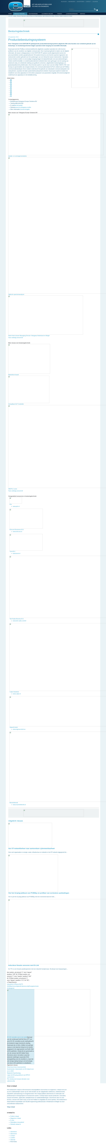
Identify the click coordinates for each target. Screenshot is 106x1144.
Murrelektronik (14, 802)
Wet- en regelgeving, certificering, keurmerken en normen (52, 59)
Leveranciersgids (72, 13)
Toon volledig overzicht (15, 337)
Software (18, 36)
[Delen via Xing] (11, 94)
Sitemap (12, 1139)
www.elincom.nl (17, 531)
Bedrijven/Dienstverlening (23, 16)
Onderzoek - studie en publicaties (49, 45)
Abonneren (71, 1)
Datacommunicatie (21, 18)
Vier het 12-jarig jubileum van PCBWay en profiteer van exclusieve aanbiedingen (38, 893)
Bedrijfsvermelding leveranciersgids (87, 17)
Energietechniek (62, 21)
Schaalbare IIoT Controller (16, 404)
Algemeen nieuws (47, 13)
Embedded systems (21, 26)
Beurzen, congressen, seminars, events (52, 25)
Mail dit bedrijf (18, 105)
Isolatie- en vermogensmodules (17, 156)
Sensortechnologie (21, 34)
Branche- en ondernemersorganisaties (51, 30)
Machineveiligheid (63, 26)
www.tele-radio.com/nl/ (19, 621)
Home (10, 13)
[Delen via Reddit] (11, 88)
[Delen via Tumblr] (11, 92)
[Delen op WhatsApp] (11, 80)
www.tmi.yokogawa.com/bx (23, 107)
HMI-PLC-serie (12, 489)
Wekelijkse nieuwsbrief (17, 1122)
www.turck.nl (16, 553)
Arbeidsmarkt (46, 18)
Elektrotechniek (20, 24)
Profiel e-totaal (14, 1116)
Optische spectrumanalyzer (16, 294)
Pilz (11, 504)
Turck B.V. (12, 551)
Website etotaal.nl (15, 1124)
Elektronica (19, 21)
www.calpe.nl (17, 694)
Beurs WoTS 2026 (62, 16)
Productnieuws (19, 13)
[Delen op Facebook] (11, 82)
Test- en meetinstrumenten (24, 39)
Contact (88, 1)
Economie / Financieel (49, 34)
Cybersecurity (62, 18)
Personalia (45, 54)
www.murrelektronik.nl (19, 804)
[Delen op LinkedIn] (11, 86)
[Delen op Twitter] (11, 84)
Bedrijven (45, 21)
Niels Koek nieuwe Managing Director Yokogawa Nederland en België (29, 335)
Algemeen (45, 16)
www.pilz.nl (16, 506)
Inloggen (64, 1)
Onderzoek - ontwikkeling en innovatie (51, 40)
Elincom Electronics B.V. (17, 529)
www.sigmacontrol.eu (19, 729)
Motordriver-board (13, 374)
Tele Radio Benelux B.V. (17, 619)
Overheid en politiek (48, 52)
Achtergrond (33, 13)
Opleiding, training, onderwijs (52, 49)
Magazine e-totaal (15, 1118)
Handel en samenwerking (50, 36)
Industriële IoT (62, 24)
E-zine (12, 1120)
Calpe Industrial (14, 692)
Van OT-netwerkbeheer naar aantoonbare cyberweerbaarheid (31, 848)
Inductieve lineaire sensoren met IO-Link (23, 965)
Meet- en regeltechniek (22, 31)
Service (82, 13)
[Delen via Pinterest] (11, 90)
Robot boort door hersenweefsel (16, 1067)
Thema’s (59, 13)
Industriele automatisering (24, 29)
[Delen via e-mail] (11, 96)
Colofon (95, 1)
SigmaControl (14, 727)
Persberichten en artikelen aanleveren (89, 22)
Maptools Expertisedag (14, 1073)
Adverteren (80, 1)
